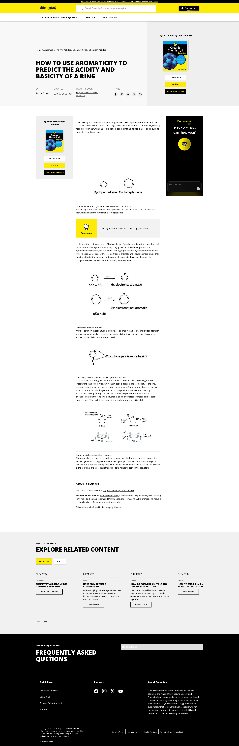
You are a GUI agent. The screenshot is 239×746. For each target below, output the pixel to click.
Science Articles (80, 50)
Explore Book (175, 77)
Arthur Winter (42, 93)
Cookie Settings (150, 732)
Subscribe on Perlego (175, 91)
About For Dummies (49, 690)
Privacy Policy (133, 732)
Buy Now (175, 84)
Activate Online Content (51, 703)
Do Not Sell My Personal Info (171, 732)
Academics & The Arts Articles (57, 50)
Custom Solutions (109, 17)
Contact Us (45, 697)
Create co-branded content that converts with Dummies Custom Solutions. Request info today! (119, 1)
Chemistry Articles (97, 50)
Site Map (44, 709)
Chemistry (119, 507)
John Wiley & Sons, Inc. (70, 728)
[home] (48, 8)
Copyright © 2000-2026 (49, 728)
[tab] (44, 561)
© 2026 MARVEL (46, 741)
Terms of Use (117, 732)
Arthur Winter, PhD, (109, 495)
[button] (60, 17)
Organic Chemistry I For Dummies (87, 94)
